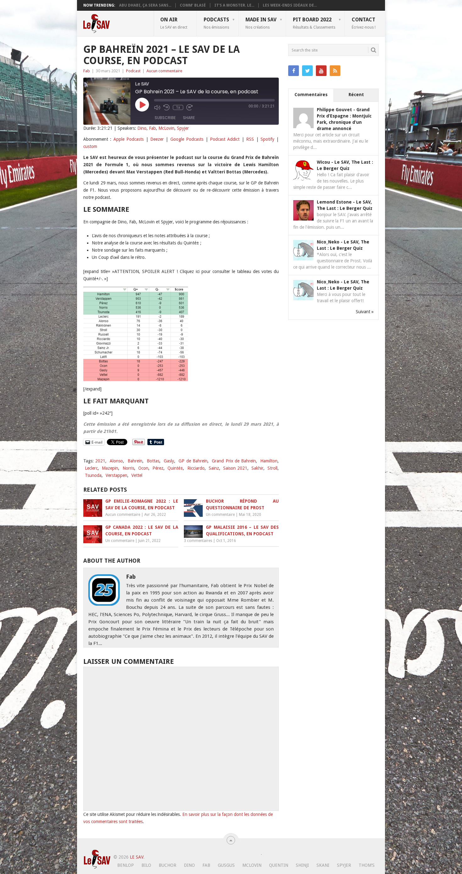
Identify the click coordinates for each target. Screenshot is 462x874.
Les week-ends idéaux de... (290, 5)
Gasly (169, 460)
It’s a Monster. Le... (234, 5)
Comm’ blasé (193, 5)
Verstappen (116, 475)
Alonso (116, 460)
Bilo (146, 865)
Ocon (143, 468)
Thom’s (367, 865)
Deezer (157, 139)
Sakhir (257, 468)
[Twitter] (307, 70)
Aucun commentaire (164, 70)
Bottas (153, 460)
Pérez (157, 468)
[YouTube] (321, 70)
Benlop (125, 865)
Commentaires (310, 94)
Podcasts (216, 23)
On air (173, 23)
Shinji (302, 865)
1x (178, 107)
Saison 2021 (235, 468)
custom (90, 146)
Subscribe (165, 117)
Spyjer (183, 128)
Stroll (272, 468)
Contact (364, 23)
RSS (250, 139)
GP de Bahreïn (193, 460)
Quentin (278, 865)
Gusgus (226, 865)
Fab (86, 70)
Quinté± (175, 468)
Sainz (214, 468)
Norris (128, 468)
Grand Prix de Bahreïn (234, 460)
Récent (356, 94)
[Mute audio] (157, 107)
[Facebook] (293, 70)
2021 (100, 460)
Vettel (136, 475)
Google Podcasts (186, 139)
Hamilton (269, 460)
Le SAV (136, 857)
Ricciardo (196, 468)
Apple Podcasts (128, 139)
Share (189, 117)
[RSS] (335, 70)
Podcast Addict (224, 139)
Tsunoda (93, 475)
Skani (322, 865)
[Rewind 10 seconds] (166, 107)
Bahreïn (135, 460)
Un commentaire (220, 514)
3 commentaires (198, 540)
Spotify (267, 139)
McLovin (166, 128)
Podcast (133, 70)
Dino (141, 128)
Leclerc (91, 468)
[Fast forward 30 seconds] (189, 107)
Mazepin (110, 468)
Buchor (167, 865)
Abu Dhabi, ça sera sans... (145, 5)
